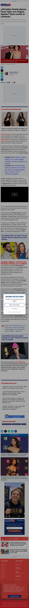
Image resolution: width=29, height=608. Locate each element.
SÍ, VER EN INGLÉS (14, 304)
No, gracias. (14, 308)
